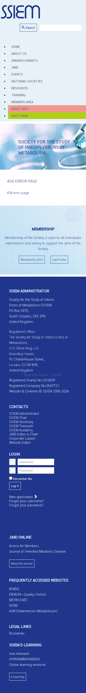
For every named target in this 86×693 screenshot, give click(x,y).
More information (36, 374)
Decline (14, 368)
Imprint (56, 374)
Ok (3, 368)
